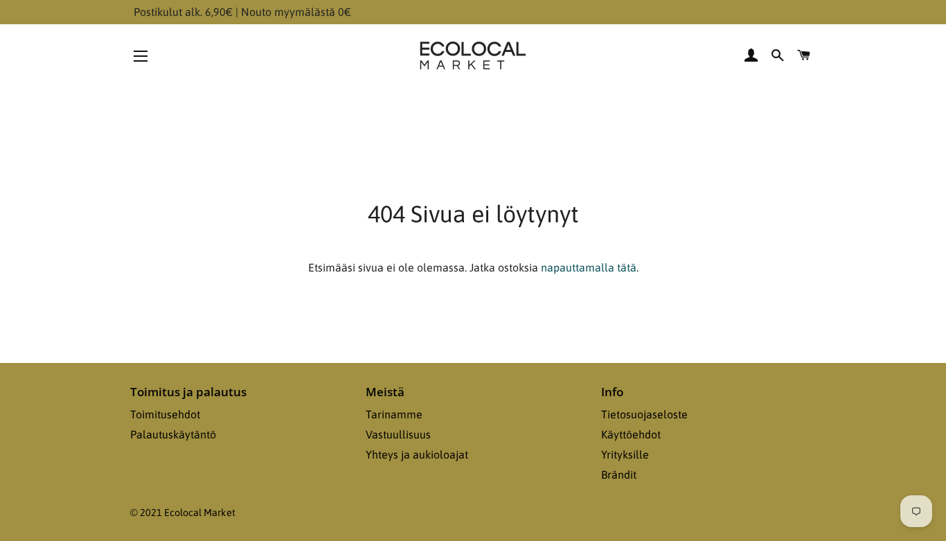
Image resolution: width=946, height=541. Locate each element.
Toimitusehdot (165, 414)
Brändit (618, 474)
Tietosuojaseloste (644, 414)
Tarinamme (394, 414)
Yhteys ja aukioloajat (417, 454)
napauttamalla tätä (588, 267)
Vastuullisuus (398, 434)
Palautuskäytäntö (173, 434)
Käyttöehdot (631, 434)
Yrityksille (625, 454)
